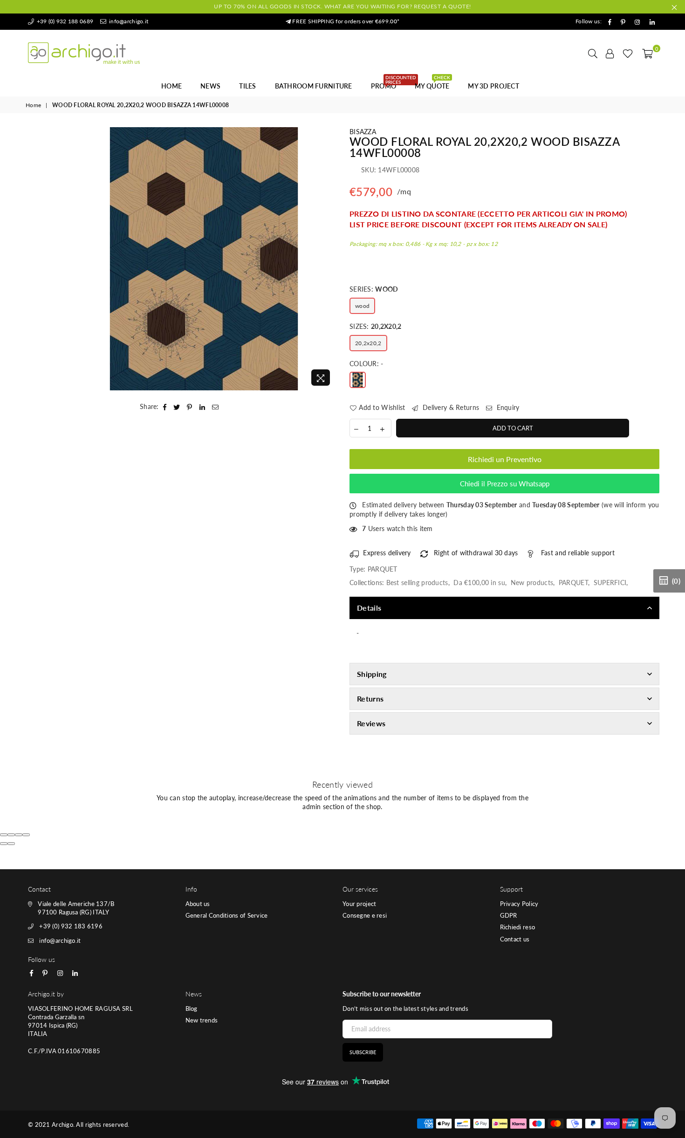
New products (532, 582)
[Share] (11, 834)
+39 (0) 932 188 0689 (64, 21)
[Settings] (610, 53)
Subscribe (362, 1052)
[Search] (593, 53)
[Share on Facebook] (165, 406)
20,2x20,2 (368, 343)
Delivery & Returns (450, 407)
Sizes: (375, 326)
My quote (432, 83)
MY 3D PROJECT (493, 86)
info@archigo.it (128, 21)
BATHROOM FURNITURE (313, 86)
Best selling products (417, 582)
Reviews (371, 723)
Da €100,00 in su (479, 582)
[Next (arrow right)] (11, 843)
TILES (247, 86)
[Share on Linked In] (202, 406)
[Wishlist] (627, 53)
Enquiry (506, 407)
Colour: (366, 364)
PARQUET (573, 582)
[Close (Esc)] (3, 834)
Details (369, 607)
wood (362, 305)
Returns (370, 698)
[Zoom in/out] (26, 834)
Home (171, 86)
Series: (373, 289)
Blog (191, 1008)
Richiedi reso (517, 927)
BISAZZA (362, 132)
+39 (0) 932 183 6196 (71, 926)
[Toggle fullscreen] (18, 834)
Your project (359, 903)
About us (197, 903)
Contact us (515, 939)
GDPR (508, 915)
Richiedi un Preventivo (504, 459)
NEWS (210, 86)
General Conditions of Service (226, 915)
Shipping (372, 673)
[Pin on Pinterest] (189, 406)
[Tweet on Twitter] (176, 406)
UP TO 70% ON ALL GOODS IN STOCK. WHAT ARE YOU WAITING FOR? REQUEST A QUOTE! (342, 6)
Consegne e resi (364, 915)
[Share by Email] (215, 406)
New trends (201, 1020)
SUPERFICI (610, 582)
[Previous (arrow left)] (3, 843)
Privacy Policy (519, 903)
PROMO (387, 83)
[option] (204, 258)
